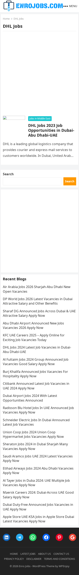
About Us (44, 554)
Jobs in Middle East (39, 118)
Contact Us (61, 554)
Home (6, 18)
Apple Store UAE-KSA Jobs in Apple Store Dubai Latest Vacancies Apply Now (38, 518)
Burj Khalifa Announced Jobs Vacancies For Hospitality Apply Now (35, 373)
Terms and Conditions (59, 559)
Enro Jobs (24, 566)
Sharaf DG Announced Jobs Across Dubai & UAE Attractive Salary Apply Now (39, 313)
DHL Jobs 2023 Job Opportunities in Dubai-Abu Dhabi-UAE (51, 130)
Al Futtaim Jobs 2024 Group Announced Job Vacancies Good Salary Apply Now (35, 361)
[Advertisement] (39, 74)
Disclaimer (33, 559)
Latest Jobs (27, 554)
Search (8, 174)
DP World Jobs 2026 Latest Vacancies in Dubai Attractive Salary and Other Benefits (38, 301)
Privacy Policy (14, 559)
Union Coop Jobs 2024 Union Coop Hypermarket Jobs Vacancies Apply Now (33, 434)
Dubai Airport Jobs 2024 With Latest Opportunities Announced (30, 397)
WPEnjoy (64, 566)
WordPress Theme (43, 566)
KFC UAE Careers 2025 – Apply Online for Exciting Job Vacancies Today (34, 337)
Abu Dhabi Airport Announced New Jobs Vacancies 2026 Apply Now (33, 325)
